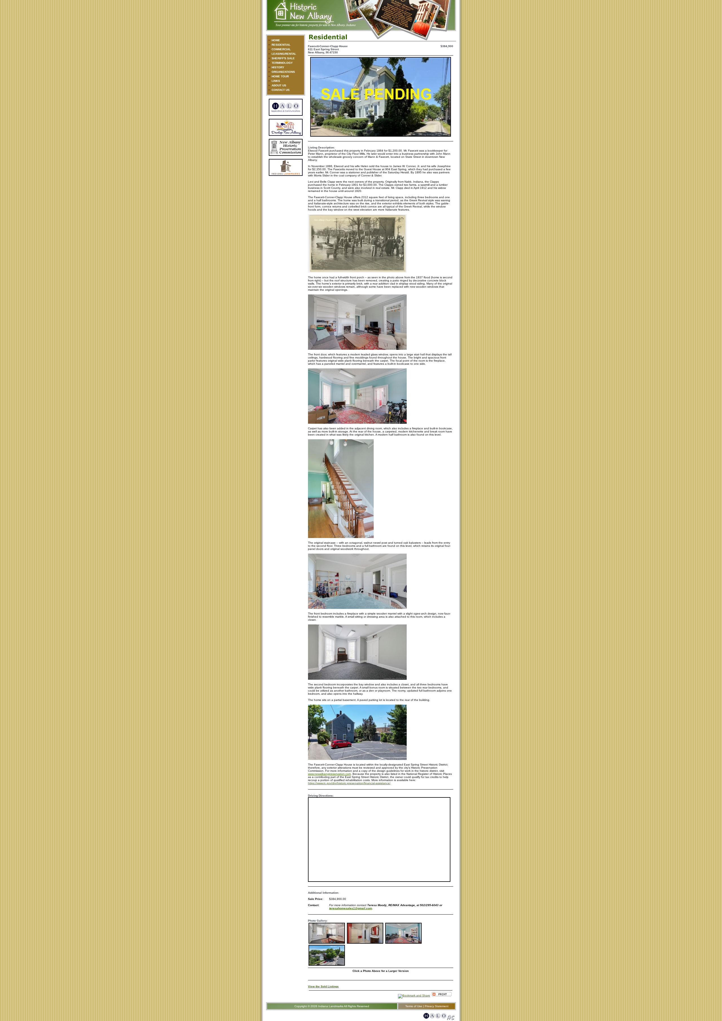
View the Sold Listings (323, 986)
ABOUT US (279, 85)
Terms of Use (413, 1006)
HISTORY (278, 67)
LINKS (276, 80)
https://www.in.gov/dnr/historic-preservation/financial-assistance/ (349, 783)
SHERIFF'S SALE (283, 58)
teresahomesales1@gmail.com (350, 908)
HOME (276, 40)
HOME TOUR (280, 76)
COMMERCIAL (281, 49)
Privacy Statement (436, 1006)
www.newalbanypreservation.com (329, 773)
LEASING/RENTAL (284, 53)
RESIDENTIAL (281, 44)
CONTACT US (281, 89)
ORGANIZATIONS (283, 71)
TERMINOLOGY (282, 62)
